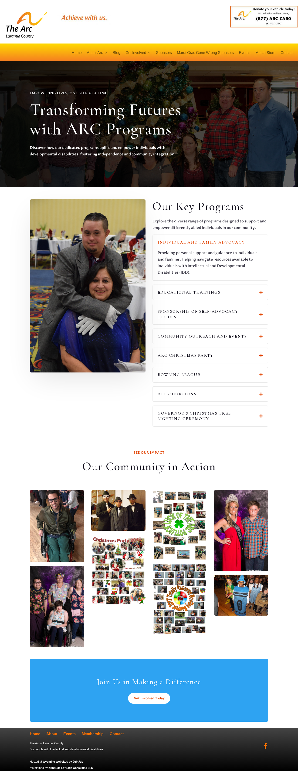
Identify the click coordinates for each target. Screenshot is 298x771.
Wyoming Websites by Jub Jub (63, 761)
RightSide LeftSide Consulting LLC (70, 768)
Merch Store (265, 53)
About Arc (95, 53)
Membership (93, 734)
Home (77, 53)
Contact (287, 53)
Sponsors (164, 53)
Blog (116, 53)
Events (244, 53)
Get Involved (135, 53)
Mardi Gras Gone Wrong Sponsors (205, 53)
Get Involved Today (149, 698)
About (51, 734)
